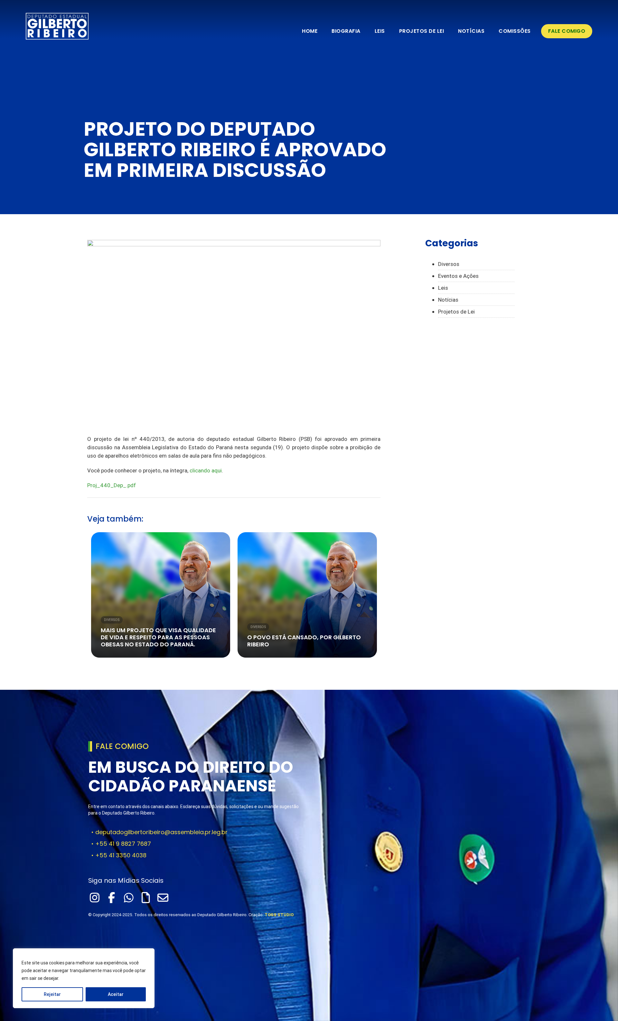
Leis (380, 31)
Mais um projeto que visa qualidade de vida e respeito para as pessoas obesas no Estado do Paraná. (158, 637)
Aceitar (116, 994)
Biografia (346, 31)
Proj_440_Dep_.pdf (111, 485)
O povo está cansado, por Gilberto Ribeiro (304, 640)
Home (309, 31)
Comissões (515, 31)
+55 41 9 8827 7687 (123, 844)
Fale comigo (566, 31)
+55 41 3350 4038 (120, 855)
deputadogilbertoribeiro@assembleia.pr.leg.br (161, 832)
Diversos (111, 620)
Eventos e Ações (458, 275)
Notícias (471, 31)
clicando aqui (206, 470)
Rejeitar (52, 994)
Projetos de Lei (421, 31)
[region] (83, 978)
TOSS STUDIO (279, 914)
